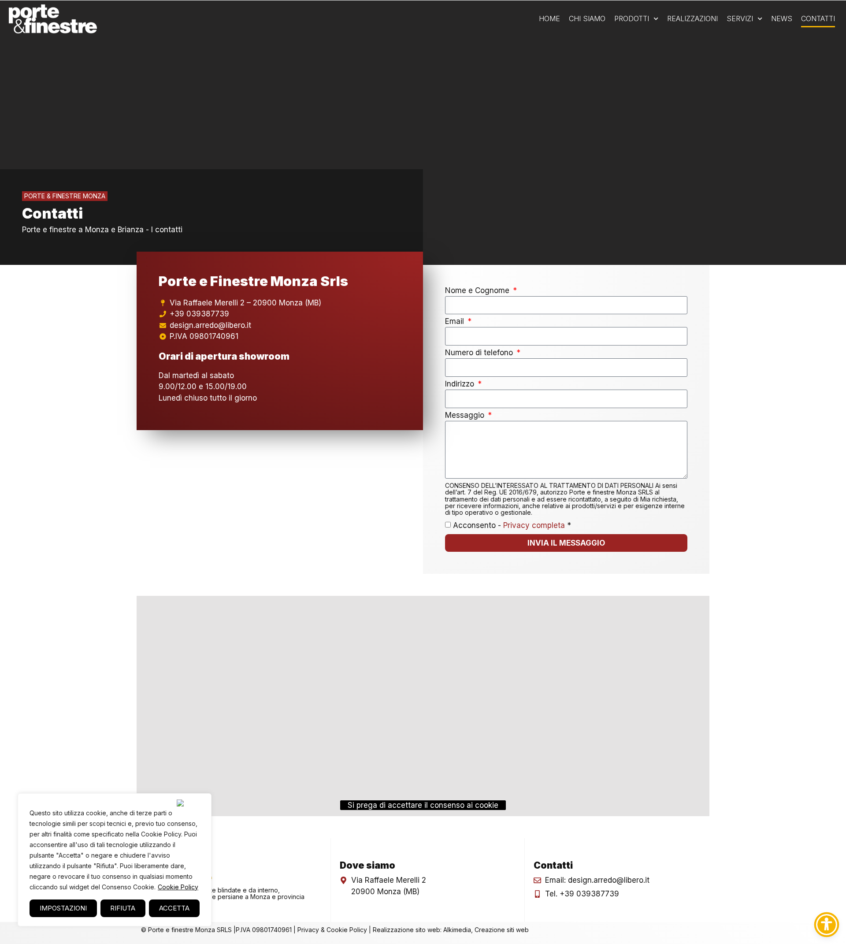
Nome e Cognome (478, 291)
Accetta (174, 908)
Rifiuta (122, 908)
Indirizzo (460, 384)
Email (455, 322)
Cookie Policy (178, 887)
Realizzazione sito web (406, 929)
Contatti (818, 18)
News (781, 18)
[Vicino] (191, 802)
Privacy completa (535, 525)
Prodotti (631, 18)
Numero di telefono (480, 353)
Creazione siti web (502, 929)
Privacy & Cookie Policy (332, 929)
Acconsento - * (512, 525)
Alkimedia (457, 929)
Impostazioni (63, 908)
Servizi (740, 18)
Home (549, 18)
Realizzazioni (692, 18)
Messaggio (465, 416)
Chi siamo (587, 18)
